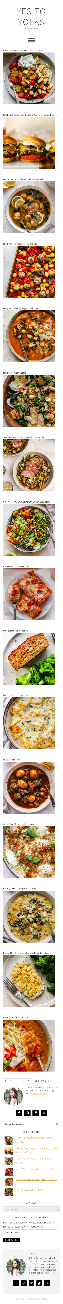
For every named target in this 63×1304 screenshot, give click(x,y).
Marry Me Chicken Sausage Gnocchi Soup (21, 308)
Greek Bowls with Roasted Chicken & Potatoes (23, 50)
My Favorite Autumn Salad (14, 372)
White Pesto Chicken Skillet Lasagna (18, 824)
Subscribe (11, 1239)
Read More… (50, 1272)
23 (29, 1080)
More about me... (39, 1093)
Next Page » (42, 1080)
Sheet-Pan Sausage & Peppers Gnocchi (20, 244)
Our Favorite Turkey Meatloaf (15, 630)
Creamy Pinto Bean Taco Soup (16, 1017)
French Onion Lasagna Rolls (15, 695)
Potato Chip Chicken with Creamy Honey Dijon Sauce (26, 953)
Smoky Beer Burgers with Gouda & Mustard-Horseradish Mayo (30, 115)
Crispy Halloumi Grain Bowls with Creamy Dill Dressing (26, 501)
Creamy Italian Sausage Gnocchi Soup (20, 888)
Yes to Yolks (31, 16)
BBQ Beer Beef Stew (11, 759)
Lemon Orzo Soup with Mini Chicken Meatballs (23, 179)
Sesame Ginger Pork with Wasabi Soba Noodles (23, 437)
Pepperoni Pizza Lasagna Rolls (16, 566)
